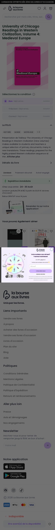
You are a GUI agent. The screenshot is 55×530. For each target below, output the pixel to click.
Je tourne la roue (40, 271)
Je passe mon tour (40, 274)
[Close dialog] (51, 249)
